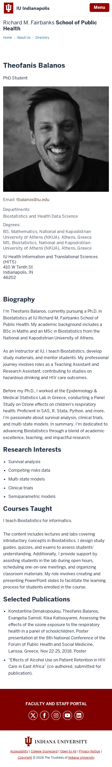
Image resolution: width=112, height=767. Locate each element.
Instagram (56, 715)
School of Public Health (50, 26)
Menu (99, 7)
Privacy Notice (89, 751)
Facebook (44, 715)
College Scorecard (44, 751)
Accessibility (19, 751)
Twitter (33, 715)
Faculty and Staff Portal (56, 704)
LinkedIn (79, 715)
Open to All (68, 751)
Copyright (25, 758)
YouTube (67, 715)
